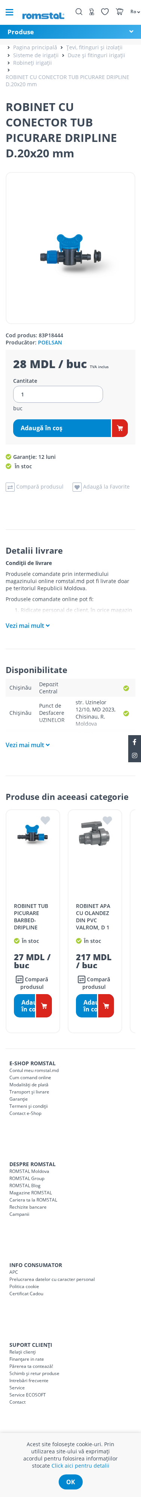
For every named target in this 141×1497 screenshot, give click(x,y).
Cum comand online (30, 1077)
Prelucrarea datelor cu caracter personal (52, 1279)
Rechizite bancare (28, 1207)
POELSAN (50, 342)
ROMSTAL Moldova (29, 1171)
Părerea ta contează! (31, 1366)
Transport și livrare (29, 1092)
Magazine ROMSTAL (30, 1192)
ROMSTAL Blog (25, 1185)
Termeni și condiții (28, 1106)
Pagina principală (35, 47)
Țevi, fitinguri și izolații (94, 47)
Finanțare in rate (26, 1359)
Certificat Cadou (26, 1293)
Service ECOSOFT (27, 1395)
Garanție (18, 1099)
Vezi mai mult (25, 625)
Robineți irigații (32, 62)
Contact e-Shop (25, 1113)
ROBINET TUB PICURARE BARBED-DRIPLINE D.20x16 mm (31, 920)
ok (70, 1482)
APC (13, 1272)
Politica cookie (24, 1286)
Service (17, 1387)
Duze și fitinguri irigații (96, 55)
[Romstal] (43, 12)
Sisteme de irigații (36, 55)
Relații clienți (22, 1352)
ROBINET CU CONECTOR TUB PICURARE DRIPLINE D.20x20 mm (67, 80)
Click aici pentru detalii (80, 1465)
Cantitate (25, 381)
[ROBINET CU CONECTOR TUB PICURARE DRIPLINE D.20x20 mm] (70, 248)
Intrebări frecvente (29, 1380)
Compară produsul (34, 983)
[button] (132, 11)
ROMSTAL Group (26, 1178)
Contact (17, 1402)
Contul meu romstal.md (34, 1070)
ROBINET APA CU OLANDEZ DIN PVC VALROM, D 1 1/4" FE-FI (93, 920)
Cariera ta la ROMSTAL (33, 1200)
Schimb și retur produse (34, 1373)
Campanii (19, 1214)
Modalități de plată (29, 1084)
